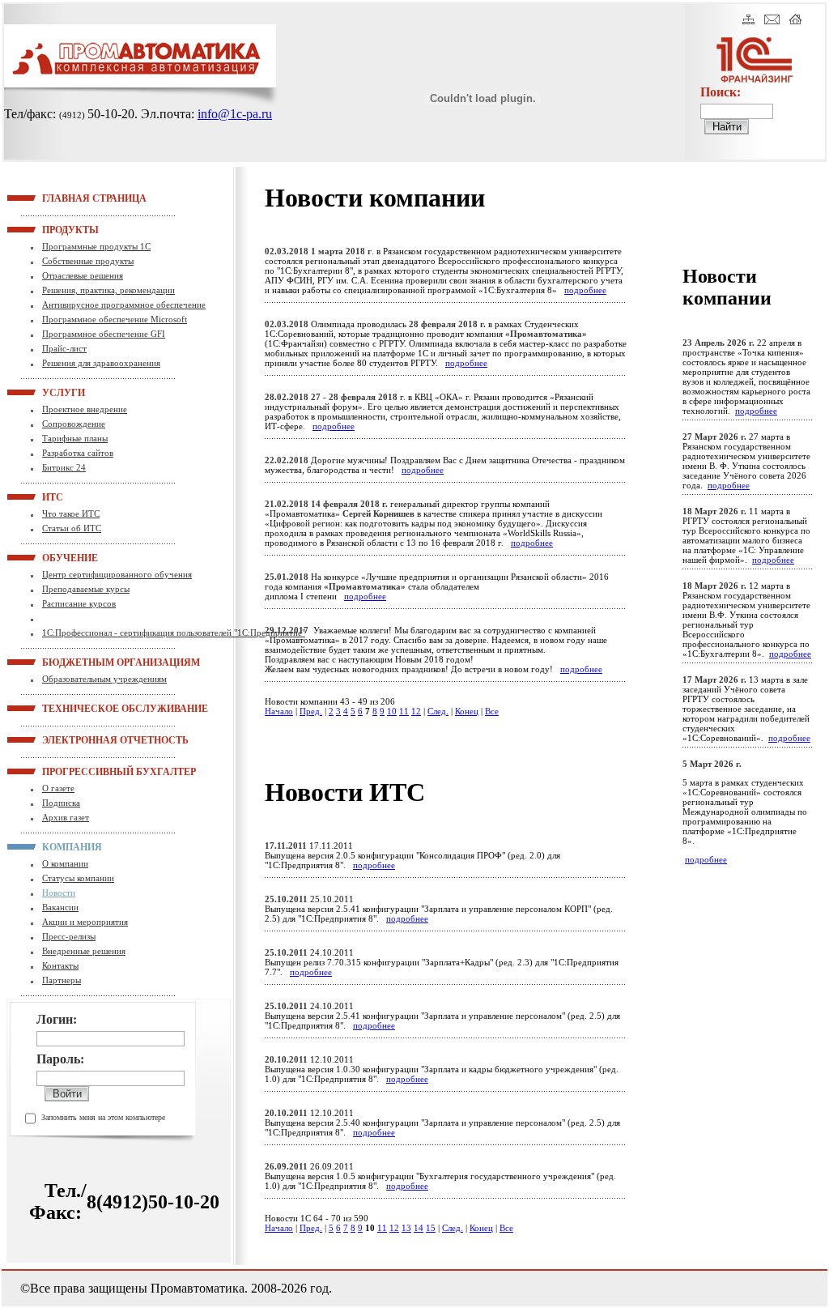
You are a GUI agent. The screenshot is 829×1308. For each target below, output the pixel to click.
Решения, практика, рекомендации (108, 290)
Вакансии (60, 907)
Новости (58, 892)
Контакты (60, 965)
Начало (279, 711)
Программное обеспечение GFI (103, 334)
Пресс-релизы (69, 936)
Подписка (61, 802)
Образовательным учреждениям (104, 679)
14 (418, 1228)
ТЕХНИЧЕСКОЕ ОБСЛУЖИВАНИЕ (62, 708)
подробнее (585, 290)
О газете (58, 788)
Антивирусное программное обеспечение (124, 304)
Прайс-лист (64, 348)
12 (416, 711)
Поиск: (720, 92)
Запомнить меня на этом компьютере (103, 1117)
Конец (466, 711)
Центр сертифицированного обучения (117, 574)
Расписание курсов (79, 603)
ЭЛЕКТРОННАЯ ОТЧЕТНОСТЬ (62, 739)
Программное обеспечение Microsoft (114, 319)
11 (404, 711)
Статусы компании (78, 878)
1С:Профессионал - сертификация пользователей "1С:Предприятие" (173, 632)
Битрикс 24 (64, 467)
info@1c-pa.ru (235, 114)
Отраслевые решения (82, 275)
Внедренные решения (83, 951)
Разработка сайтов (77, 453)
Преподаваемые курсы (86, 589)
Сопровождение (73, 423)
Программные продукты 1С (96, 246)
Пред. (311, 711)
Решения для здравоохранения (101, 363)
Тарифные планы (75, 438)
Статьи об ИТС (71, 528)
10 (392, 711)
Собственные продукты (88, 261)
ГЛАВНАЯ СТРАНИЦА (62, 197)
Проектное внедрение (84, 409)
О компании (65, 863)
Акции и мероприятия (85, 922)
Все (492, 711)
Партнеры (61, 980)
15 (431, 1228)
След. (438, 711)
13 (406, 1228)
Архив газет (65, 817)
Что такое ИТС (71, 513)
